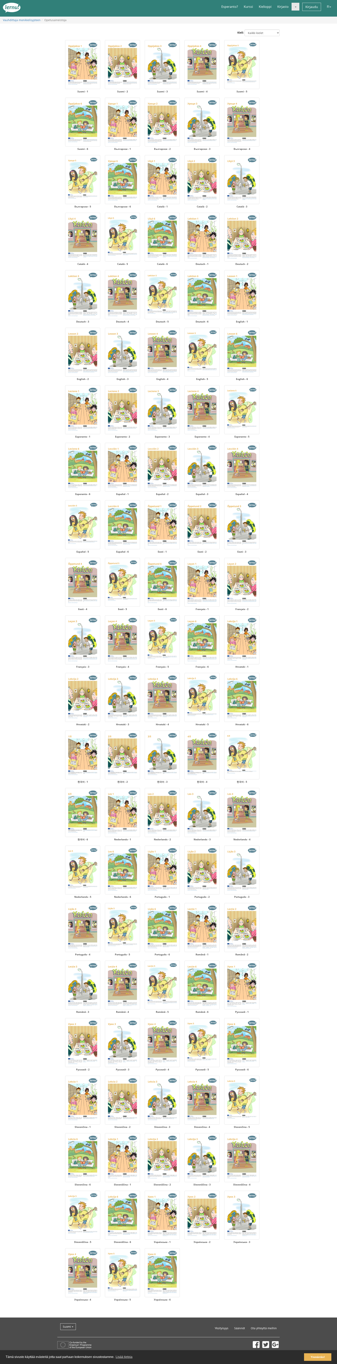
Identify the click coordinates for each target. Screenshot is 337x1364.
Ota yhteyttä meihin (264, 1328)
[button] (295, 7)
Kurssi (248, 6)
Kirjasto (283, 6)
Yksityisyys (221, 1328)
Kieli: (240, 32)
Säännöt (239, 1328)
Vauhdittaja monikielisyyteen (22, 20)
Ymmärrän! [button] (318, 1357)
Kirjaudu (311, 7)
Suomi (67, 1326)
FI (328, 6)
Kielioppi (265, 6)
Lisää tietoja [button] (124, 1357)
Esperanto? (229, 6)
